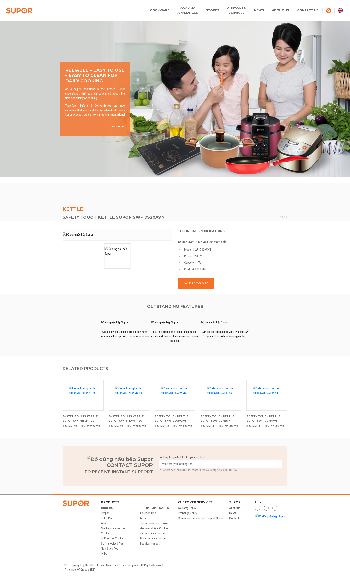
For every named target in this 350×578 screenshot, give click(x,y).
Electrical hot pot (150, 543)
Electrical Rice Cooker (152, 533)
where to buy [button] (196, 283)
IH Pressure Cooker (112, 538)
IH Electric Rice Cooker (153, 538)
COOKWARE (159, 10)
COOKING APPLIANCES (154, 508)
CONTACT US (307, 10)
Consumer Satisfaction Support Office (200, 518)
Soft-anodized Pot (112, 543)
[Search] (328, 10)
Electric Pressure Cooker (154, 523)
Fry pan (105, 513)
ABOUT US (280, 10)
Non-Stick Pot (109, 548)
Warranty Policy (187, 508)
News (232, 513)
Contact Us (236, 518)
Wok (103, 523)
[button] (247, 330)
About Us (234, 508)
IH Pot (104, 553)
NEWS (259, 10)
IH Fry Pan (107, 518)
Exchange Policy (187, 513)
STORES (212, 10)
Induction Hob (148, 513)
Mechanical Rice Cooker (154, 528)
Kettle (73, 209)
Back (283, 217)
